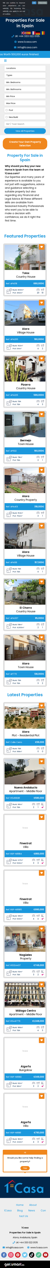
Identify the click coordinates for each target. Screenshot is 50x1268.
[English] (24, 33)
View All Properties (25, 130)
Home (19, 1205)
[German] (38, 33)
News (31, 1210)
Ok (34, 3)
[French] (33, 33)
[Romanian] (42, 33)
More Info (42, 3)
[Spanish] (28, 33)
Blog (20, 1210)
